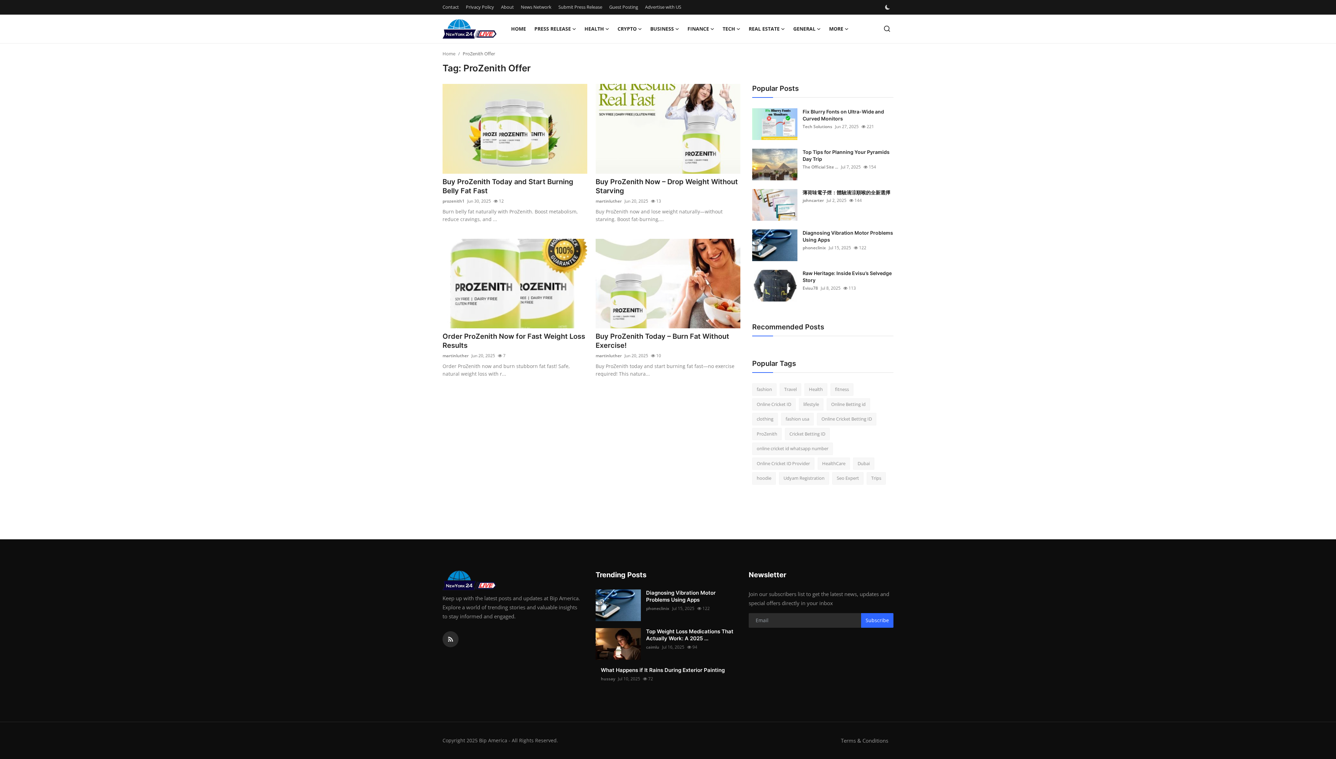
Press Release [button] (552, 28)
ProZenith (767, 434)
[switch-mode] (888, 7)
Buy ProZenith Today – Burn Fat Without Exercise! (662, 341)
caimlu (652, 647)
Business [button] (662, 28)
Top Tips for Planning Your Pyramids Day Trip (846, 155)
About (507, 7)
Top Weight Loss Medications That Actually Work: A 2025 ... (689, 635)
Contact (451, 7)
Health (816, 389)
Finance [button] (698, 28)
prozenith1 (453, 201)
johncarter (813, 200)
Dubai (864, 463)
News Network (536, 7)
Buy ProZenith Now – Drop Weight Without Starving (667, 186)
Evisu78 (810, 288)
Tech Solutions (817, 127)
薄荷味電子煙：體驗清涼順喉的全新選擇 (846, 192)
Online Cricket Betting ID (846, 419)
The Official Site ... (820, 167)
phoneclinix (814, 248)
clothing (765, 419)
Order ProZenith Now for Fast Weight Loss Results (514, 341)
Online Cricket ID (774, 404)
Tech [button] (729, 28)
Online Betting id (848, 404)
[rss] (451, 639)
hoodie (764, 478)
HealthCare (833, 463)
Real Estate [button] (764, 28)
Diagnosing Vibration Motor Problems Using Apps (848, 236)
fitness (842, 389)
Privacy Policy (480, 7)
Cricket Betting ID (807, 434)
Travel (790, 389)
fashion (764, 389)
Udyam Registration (804, 478)
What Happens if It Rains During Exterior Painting (663, 670)
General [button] (804, 28)
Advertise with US (663, 7)
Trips (876, 478)
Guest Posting (623, 7)
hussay (608, 679)
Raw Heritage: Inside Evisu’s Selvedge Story (847, 276)
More (836, 28)
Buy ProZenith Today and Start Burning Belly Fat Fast (508, 186)
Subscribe (877, 620)
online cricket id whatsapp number (792, 448)
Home (518, 28)
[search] (887, 28)
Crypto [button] (627, 28)
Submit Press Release (580, 7)
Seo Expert (848, 478)
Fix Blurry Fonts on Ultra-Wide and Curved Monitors (843, 115)
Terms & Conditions (864, 740)
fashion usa (797, 419)
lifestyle (811, 404)
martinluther (609, 201)
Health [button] (594, 28)
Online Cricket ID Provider (783, 463)
